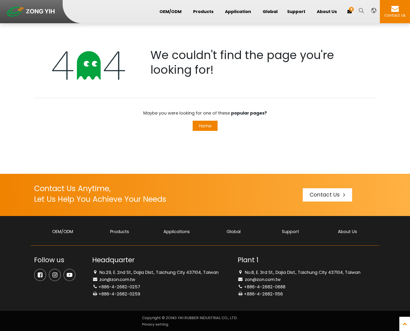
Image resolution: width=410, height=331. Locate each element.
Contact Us (394, 15)
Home (205, 126)
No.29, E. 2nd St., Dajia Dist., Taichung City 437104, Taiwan (158, 272)
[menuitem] (270, 12)
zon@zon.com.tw (116, 279)
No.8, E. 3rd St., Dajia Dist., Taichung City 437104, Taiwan (302, 272)
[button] (361, 11)
